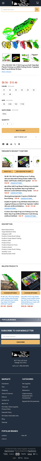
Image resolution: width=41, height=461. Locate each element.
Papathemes (32, 451)
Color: (8, 86)
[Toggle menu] (3, 3)
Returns (4, 397)
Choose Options (16, 183)
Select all (7, 171)
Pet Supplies (26, 383)
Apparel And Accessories (30, 401)
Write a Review (6, 72)
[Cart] (38, 3)
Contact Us (5, 400)
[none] (20, 33)
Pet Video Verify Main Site (10, 416)
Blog (3, 419)
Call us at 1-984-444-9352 (20, 366)
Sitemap (4, 422)
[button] (20, 137)
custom (4, 435)
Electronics (25, 390)
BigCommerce (9, 451)
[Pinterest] (19, 144)
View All (24, 435)
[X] (15, 144)
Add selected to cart (23, 171)
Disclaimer (5, 383)
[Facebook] (3, 144)
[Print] (11, 144)
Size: (7, 100)
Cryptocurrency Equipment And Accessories (27, 396)
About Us (5, 403)
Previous (2, 289)
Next (38, 289)
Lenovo (4, 439)
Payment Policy (7, 412)
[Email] (7, 144)
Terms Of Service (7, 393)
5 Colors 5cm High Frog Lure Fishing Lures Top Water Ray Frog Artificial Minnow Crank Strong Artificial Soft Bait (21, 214)
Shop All (25, 387)
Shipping (5, 390)
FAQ (3, 387)
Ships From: (10, 110)
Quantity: (6, 120)
